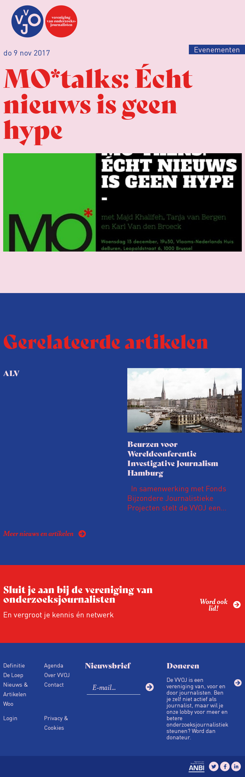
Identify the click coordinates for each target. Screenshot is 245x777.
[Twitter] (214, 766)
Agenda (53, 665)
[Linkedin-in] (236, 766)
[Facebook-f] (225, 766)
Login (10, 717)
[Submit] (149, 687)
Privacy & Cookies (56, 722)
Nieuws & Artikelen (15, 689)
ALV (11, 372)
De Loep (13, 674)
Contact (54, 684)
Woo (8, 703)
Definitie (14, 665)
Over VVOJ (57, 674)
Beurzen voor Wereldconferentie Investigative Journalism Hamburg (172, 458)
